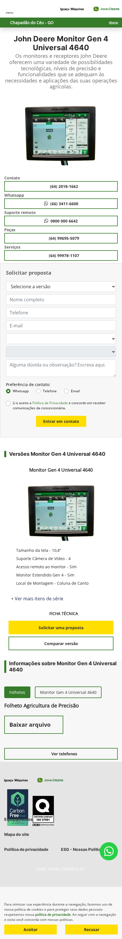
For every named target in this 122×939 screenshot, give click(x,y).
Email (75, 391)
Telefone (50, 391)
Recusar (91, 929)
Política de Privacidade (50, 402)
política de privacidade (53, 914)
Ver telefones (64, 753)
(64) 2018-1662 (65, 186)
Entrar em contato (61, 421)
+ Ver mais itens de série (37, 598)
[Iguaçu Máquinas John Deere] (90, 9)
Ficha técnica (64, 613)
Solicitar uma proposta (61, 627)
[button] (9, 134)
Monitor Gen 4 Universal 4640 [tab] (68, 692)
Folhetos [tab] (17, 692)
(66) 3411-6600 (64, 203)
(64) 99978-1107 (64, 255)
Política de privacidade (26, 849)
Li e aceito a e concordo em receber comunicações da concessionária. (59, 405)
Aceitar (30, 929)
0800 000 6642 (64, 221)
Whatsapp (21, 391)
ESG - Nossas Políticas (83, 849)
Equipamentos (18, 819)
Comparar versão (61, 643)
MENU (9, 12)
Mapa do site (16, 834)
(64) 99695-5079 (64, 238)
